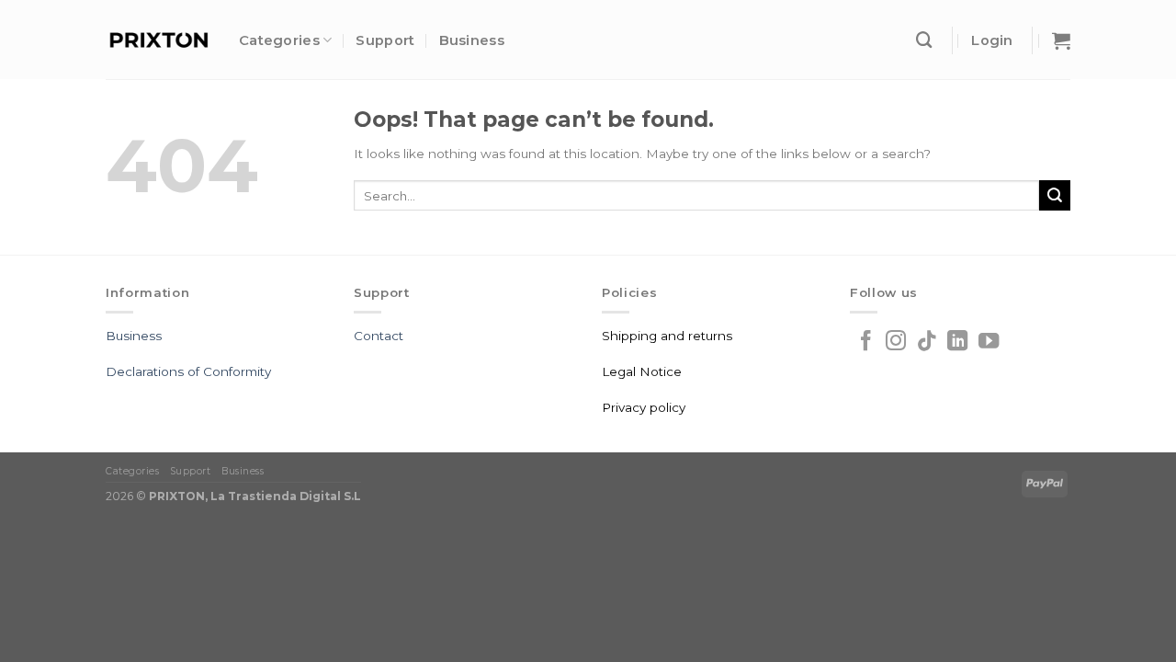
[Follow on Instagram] (896, 342)
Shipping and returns (667, 335)
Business (471, 40)
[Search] (924, 40)
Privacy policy (643, 407)
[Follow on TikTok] (927, 342)
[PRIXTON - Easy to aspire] (158, 40)
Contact (378, 335)
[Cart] (1061, 40)
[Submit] (1054, 195)
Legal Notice (642, 371)
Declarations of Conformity (188, 371)
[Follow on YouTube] (988, 342)
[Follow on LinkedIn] (957, 342)
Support (385, 40)
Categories (279, 40)
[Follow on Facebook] (865, 342)
